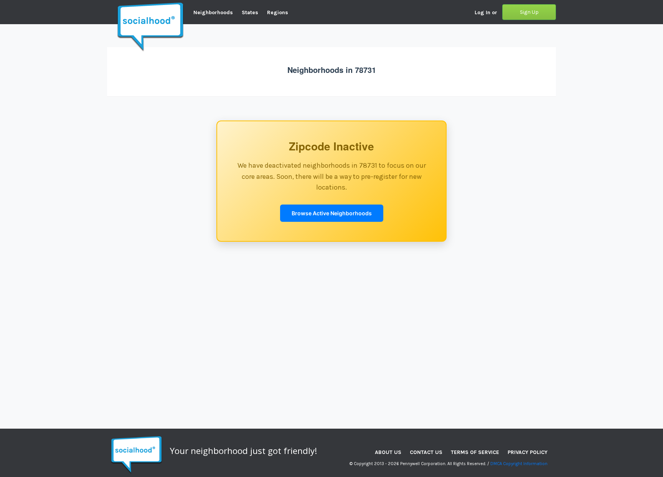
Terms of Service (475, 452)
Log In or (486, 12)
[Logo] (107, 6)
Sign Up (529, 12)
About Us (388, 452)
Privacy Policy (528, 452)
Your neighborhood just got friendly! (243, 451)
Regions (277, 12)
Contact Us (426, 452)
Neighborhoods (213, 12)
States (250, 12)
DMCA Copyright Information (519, 463)
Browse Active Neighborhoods (332, 213)
